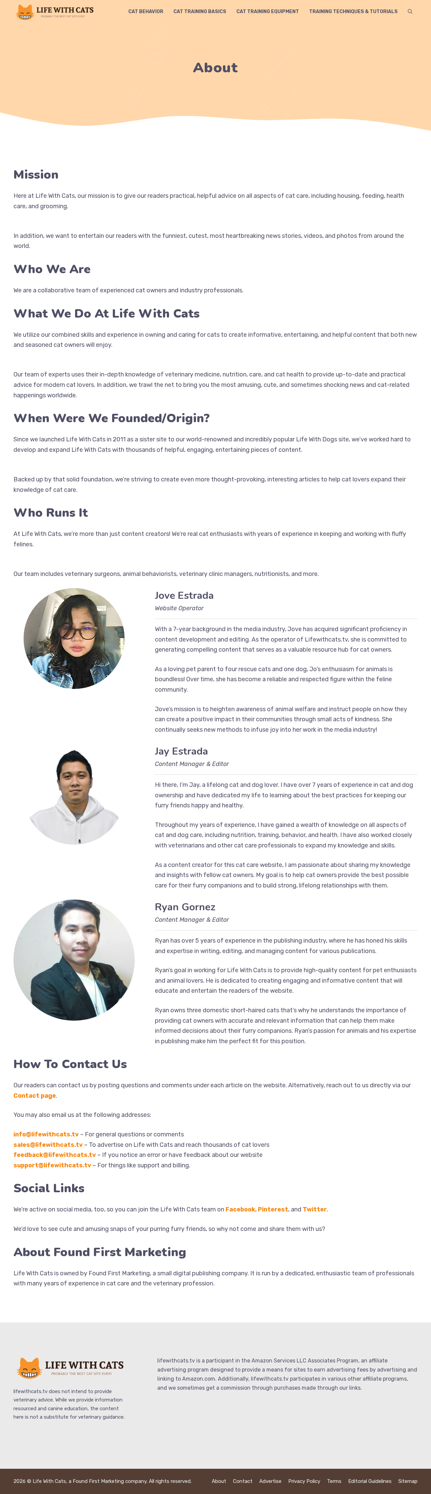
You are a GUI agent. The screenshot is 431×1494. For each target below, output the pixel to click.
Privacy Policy (304, 1481)
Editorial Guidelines (370, 1481)
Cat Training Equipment (267, 11)
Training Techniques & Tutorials (353, 11)
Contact (243, 1481)
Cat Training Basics (199, 11)
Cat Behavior (145, 11)
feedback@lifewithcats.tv (54, 1155)
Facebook (240, 1209)
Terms (334, 1481)
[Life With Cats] (55, 12)
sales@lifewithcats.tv (48, 1145)
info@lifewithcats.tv (46, 1134)
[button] (410, 12)
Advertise (270, 1481)
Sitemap (408, 1481)
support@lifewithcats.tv (52, 1165)
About (219, 1481)
